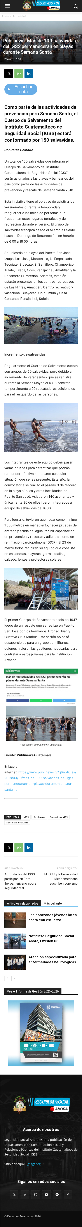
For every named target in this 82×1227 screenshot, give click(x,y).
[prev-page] (7, 978)
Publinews (39, 817)
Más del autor (53, 903)
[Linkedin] (28, 73)
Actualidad (19, 16)
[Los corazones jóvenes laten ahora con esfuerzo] (15, 920)
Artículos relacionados (22, 903)
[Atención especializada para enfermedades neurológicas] (15, 962)
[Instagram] (35, 1194)
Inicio (5, 16)
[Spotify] (57, 1194)
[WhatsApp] (18, 73)
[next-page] (14, 978)
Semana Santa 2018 (17, 822)
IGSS (26, 817)
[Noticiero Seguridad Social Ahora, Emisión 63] (15, 941)
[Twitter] (14, 1194)
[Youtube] (46, 1194)
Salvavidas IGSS (59, 817)
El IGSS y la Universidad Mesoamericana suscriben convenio (61, 878)
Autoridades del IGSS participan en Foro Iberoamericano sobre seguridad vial (20, 881)
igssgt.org (33, 1164)
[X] (8, 73)
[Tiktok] (68, 1194)
